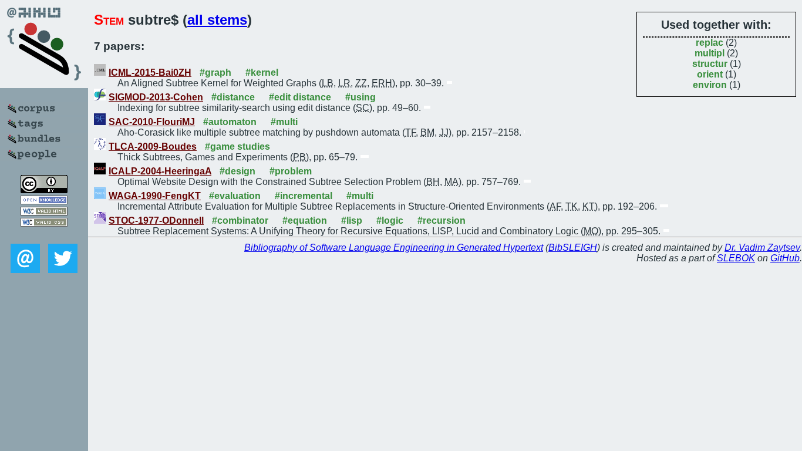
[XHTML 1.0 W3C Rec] (44, 212)
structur (709, 64)
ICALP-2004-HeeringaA (160, 171)
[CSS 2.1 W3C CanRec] (44, 235)
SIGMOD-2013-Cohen (156, 97)
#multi (284, 122)
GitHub (785, 258)
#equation (304, 221)
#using (360, 97)
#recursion (441, 221)
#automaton (230, 122)
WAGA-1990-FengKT (155, 196)
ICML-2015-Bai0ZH (150, 73)
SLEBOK (736, 258)
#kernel (261, 73)
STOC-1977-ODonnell (156, 221)
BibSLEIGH (572, 248)
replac (709, 43)
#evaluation (235, 196)
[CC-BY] (44, 190)
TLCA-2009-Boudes (153, 147)
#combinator (240, 221)
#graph (215, 73)
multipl (710, 53)
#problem (290, 171)
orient (710, 74)
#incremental (303, 196)
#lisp (351, 221)
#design (237, 171)
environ (710, 85)
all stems (217, 20)
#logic (389, 221)
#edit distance (300, 97)
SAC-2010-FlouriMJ (152, 122)
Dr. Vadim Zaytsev (762, 248)
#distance (233, 97)
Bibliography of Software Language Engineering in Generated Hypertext (393, 248)
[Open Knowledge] (44, 201)
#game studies (237, 147)
